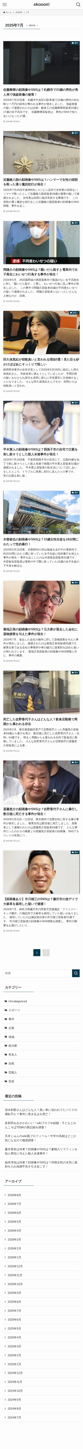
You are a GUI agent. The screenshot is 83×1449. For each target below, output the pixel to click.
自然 (11, 1063)
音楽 (11, 1081)
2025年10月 (15, 1284)
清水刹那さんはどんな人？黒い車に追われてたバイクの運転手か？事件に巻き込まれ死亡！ (41, 1112)
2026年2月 (14, 1248)
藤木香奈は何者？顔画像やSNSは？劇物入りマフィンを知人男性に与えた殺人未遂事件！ (41, 1151)
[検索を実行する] (76, 973)
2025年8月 (14, 1301)
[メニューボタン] (4, 4)
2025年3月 (14, 1346)
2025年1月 (14, 1364)
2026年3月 (14, 1239)
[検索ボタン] (78, 4)
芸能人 (12, 1072)
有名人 (12, 1054)
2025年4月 (14, 1337)
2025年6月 (14, 1319)
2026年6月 (14, 1212)
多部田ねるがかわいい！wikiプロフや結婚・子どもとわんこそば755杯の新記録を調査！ (40, 1125)
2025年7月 (14, 1310)
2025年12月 (15, 1266)
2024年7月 (14, 1417)
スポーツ (14, 1010)
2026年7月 (14, 1203)
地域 (11, 1037)
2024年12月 (15, 1373)
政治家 (12, 1045)
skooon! (42, 5)
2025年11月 (15, 1275)
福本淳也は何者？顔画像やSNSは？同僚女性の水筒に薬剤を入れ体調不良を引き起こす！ (41, 1164)
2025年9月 (14, 1292)
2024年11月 (15, 1381)
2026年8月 (14, 1195)
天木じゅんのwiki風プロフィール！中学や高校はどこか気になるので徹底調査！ (40, 1138)
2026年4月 (14, 1230)
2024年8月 (14, 1408)
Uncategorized (17, 1001)
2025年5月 (14, 1328)
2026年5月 (14, 1221)
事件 (11, 1019)
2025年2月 (14, 1355)
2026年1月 (14, 1257)
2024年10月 (15, 1390)
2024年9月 (14, 1399)
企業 (11, 1028)
